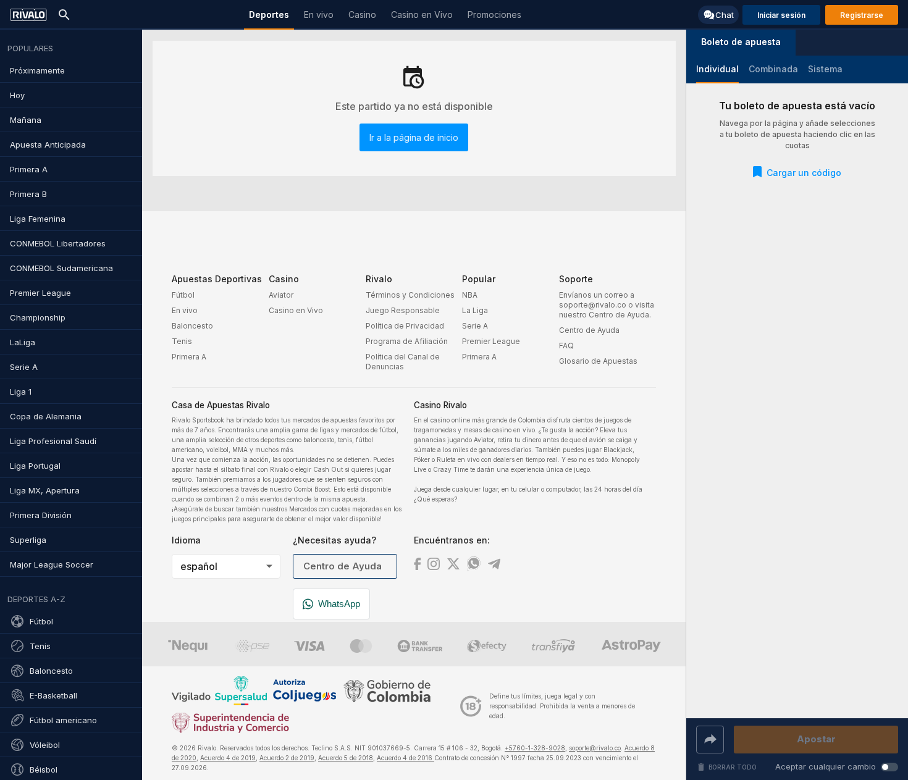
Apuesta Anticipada (48, 144)
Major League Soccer (51, 564)
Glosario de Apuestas (598, 361)
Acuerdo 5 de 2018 (345, 757)
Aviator (281, 295)
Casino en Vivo (296, 310)
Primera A (29, 169)
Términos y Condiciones (410, 295)
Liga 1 (21, 391)
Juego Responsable (403, 310)
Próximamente (37, 70)
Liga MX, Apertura (45, 490)
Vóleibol (45, 745)
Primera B (28, 194)
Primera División (41, 515)
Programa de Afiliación (407, 341)
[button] (741, 43)
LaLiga (22, 342)
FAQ (566, 345)
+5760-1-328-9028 (535, 748)
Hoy (17, 95)
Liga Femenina (37, 219)
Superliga (28, 540)
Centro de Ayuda (589, 330)
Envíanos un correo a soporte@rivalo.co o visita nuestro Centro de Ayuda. (606, 304)
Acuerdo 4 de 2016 (405, 757)
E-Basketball (53, 695)
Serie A (24, 367)
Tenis (40, 646)
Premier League (40, 293)
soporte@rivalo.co (595, 748)
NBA (469, 295)
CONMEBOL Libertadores (58, 243)
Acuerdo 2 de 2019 (286, 757)
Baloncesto (51, 671)
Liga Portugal (35, 466)
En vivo (185, 310)
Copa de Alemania (46, 416)
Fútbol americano (63, 720)
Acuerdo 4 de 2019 (228, 757)
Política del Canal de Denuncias (403, 361)
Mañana (25, 120)
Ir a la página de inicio (413, 137)
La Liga (475, 310)
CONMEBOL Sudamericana (61, 268)
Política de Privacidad (405, 325)
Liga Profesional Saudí (53, 441)
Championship (37, 317)
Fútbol (41, 621)
